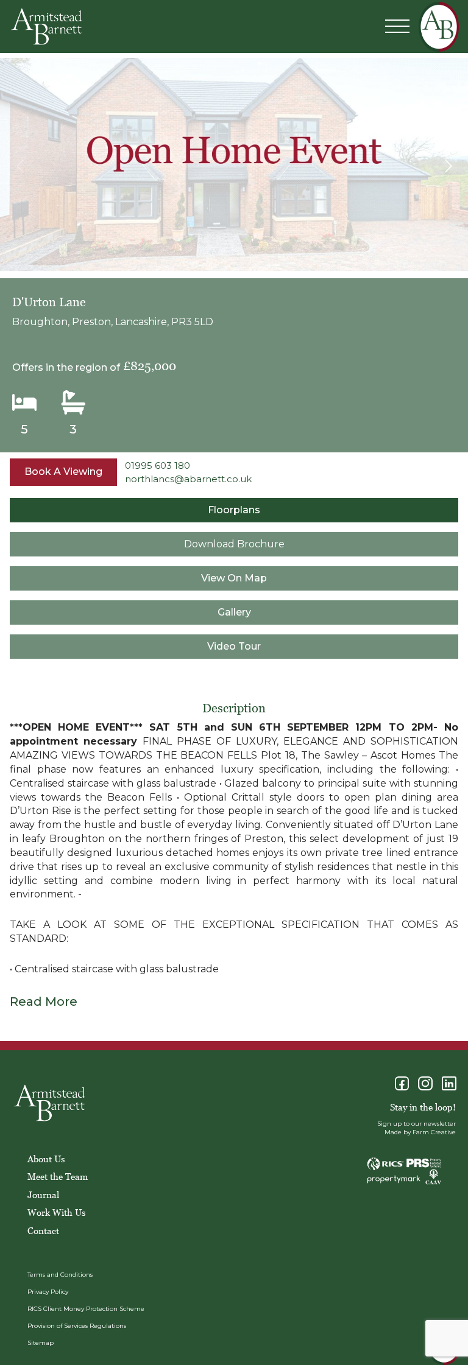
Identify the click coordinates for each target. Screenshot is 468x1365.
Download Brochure (234, 544)
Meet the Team (57, 1176)
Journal (43, 1194)
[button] (448, 166)
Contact (43, 1230)
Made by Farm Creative (420, 1132)
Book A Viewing (63, 471)
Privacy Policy (47, 1292)
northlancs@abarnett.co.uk (188, 479)
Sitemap (40, 1343)
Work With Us (56, 1212)
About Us (46, 1158)
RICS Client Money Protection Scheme (85, 1309)
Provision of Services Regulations (76, 1326)
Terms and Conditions (60, 1275)
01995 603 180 (157, 465)
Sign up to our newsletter (416, 1124)
